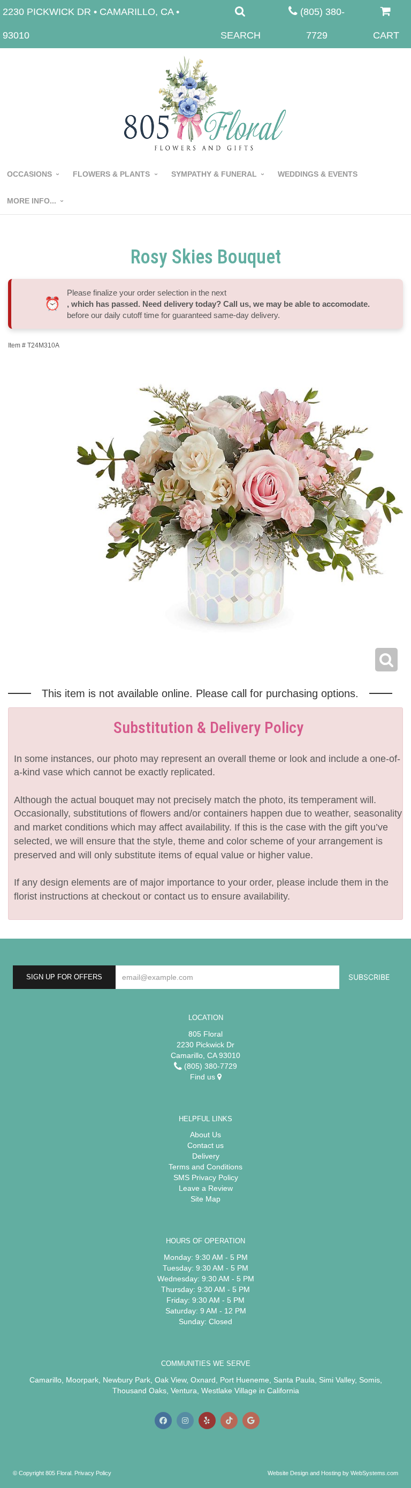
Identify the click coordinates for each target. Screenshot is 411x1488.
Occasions (29, 174)
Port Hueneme (244, 1380)
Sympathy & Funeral (214, 174)
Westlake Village (229, 1390)
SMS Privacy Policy (205, 1177)
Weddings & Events (317, 174)
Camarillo (45, 1380)
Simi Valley (337, 1380)
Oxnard (203, 1380)
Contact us (205, 1145)
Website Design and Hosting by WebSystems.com (333, 1473)
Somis (369, 1380)
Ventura (184, 1390)
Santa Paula (294, 1380)
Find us (203, 1076)
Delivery (205, 1156)
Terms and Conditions (205, 1166)
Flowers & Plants (111, 174)
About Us (205, 1134)
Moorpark (82, 1380)
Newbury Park (126, 1380)
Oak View (170, 1380)
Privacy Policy (92, 1473)
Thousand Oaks (139, 1390)
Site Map (205, 1199)
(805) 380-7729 (209, 1066)
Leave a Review (206, 1188)
